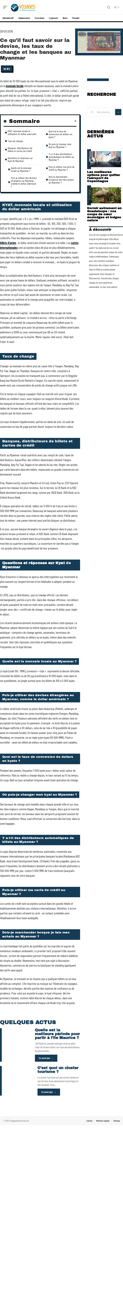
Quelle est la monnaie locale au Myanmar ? (21, 169)
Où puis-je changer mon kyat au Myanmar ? (60, 145)
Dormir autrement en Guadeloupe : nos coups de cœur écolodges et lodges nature (104, 214)
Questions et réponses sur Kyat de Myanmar (20, 159)
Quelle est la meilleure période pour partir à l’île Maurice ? (57, 1034)
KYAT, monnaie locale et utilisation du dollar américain (22, 132)
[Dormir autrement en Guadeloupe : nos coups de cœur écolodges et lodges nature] (105, 195)
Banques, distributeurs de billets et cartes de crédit (20, 149)
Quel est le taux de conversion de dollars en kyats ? (60, 134)
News (7, 68)
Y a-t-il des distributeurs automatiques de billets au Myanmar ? (61, 156)
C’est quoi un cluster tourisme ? (57, 1070)
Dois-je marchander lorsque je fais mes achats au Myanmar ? (61, 179)
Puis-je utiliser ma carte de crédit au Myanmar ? (62, 168)
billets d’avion (8, 243)
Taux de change (15, 140)
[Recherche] (108, 7)
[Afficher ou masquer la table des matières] (58, 121)
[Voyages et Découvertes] (23, 7)
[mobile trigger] (6, 7)
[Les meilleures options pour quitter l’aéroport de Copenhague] (105, 159)
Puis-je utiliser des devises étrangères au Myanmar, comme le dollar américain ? (24, 182)
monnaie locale (15, 86)
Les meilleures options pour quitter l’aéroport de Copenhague (103, 176)
